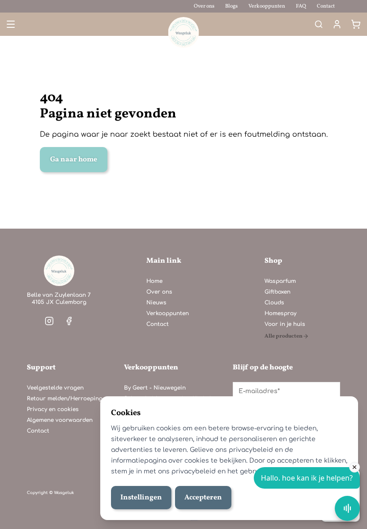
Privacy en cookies (53, 409)
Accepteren (203, 498)
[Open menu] (10, 24)
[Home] (59, 271)
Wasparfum (280, 281)
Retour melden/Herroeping (64, 398)
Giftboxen (277, 292)
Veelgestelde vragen (55, 388)
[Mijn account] (337, 24)
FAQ (301, 6)
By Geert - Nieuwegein (155, 388)
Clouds (274, 302)
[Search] (319, 24)
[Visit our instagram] (49, 321)
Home (154, 281)
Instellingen (141, 498)
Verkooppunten (266, 6)
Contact (326, 6)
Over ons (204, 6)
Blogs (231, 6)
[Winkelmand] (355, 24)
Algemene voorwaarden (60, 420)
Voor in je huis (285, 324)
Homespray (280, 313)
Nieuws (156, 302)
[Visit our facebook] (69, 321)
